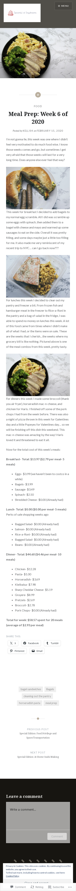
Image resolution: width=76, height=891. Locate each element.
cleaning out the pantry (37, 696)
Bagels (50, 689)
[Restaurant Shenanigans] (45, 860)
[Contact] (23, 860)
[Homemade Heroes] (53, 860)
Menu (65, 5)
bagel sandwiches (31, 689)
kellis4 (28, 130)
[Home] (15, 860)
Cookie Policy (12, 876)
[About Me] (30, 860)
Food (38, 106)
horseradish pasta (29, 703)
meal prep (51, 703)
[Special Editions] (61, 860)
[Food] (38, 860)
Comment (57, 836)
